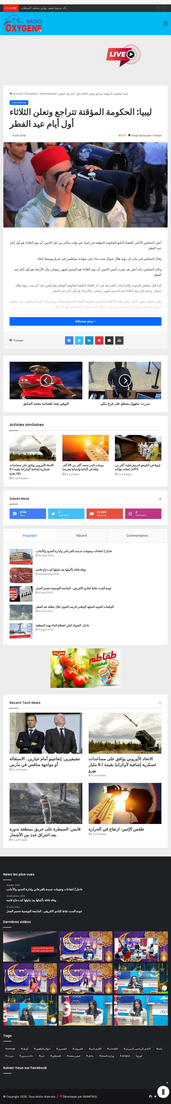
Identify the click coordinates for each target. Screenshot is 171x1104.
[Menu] (166, 25)
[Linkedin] (89, 340)
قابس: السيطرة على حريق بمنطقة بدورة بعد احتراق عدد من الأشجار (45, 832)
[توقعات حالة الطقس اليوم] (30, 978)
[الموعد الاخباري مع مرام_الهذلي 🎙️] (85, 978)
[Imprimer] (119, 340)
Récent (82, 536)
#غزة (41, 1055)
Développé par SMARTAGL (80, 1096)
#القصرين (61, 1048)
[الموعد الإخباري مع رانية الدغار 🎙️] (85, 946)
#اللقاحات (112, 1048)
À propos (125, 1055)
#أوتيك (24, 1048)
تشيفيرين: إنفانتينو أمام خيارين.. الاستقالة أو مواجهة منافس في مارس (45, 761)
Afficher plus (84, 321)
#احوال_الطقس (42, 1048)
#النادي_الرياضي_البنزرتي (137, 1048)
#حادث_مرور (26, 1055)
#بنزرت (9, 1055)
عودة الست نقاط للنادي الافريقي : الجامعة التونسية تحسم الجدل (74, 588)
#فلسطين (55, 1055)
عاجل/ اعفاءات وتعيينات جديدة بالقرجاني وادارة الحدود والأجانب (74, 551)
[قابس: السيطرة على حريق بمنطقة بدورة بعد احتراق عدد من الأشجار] (46, 803)
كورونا (139, 1055)
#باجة (159, 1048)
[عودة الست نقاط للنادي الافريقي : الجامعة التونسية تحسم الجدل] (21, 594)
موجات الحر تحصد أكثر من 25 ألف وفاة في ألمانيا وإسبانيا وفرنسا (83, 467)
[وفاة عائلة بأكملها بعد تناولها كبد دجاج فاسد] (21, 575)
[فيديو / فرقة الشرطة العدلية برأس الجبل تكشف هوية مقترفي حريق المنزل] (30, 946)
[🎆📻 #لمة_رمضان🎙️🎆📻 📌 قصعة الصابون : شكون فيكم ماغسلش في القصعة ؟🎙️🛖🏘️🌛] (141, 946)
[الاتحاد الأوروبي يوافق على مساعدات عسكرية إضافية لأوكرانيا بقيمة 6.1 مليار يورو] (33, 448)
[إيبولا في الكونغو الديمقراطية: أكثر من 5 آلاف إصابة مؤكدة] (138, 448)
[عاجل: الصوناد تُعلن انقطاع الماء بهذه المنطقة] (21, 631)
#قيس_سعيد (73, 1055)
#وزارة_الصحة (106, 1055)
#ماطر (89, 1055)
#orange (10, 1048)
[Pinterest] (99, 340)
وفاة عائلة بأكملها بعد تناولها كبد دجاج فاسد (61, 570)
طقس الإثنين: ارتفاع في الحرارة (116, 829)
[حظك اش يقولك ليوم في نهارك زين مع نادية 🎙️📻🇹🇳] (30, 1010)
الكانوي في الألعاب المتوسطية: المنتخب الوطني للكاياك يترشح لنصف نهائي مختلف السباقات (73, 8)
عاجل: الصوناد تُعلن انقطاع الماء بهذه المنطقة (62, 625)
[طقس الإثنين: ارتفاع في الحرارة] (125, 803)
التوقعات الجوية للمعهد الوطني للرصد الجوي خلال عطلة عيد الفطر (75, 607)
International (48, 93)
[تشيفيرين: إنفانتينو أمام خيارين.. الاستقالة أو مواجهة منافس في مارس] (46, 733)
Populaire (30, 536)
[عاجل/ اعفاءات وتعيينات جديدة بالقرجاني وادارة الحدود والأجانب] (21, 557)
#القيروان (78, 1048)
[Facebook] (69, 340)
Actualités (31, 93)
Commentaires (137, 536)
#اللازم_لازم (95, 1048)
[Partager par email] (109, 340)
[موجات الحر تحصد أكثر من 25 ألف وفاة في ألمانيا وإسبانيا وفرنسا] (85, 448)
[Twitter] (79, 340)
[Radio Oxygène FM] (23, 23)
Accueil (17, 93)
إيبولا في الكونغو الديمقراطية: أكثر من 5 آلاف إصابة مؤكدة (137, 467)
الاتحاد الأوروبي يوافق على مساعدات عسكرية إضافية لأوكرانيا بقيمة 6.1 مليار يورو (32, 469)
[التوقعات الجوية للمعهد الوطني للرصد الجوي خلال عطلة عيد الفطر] (21, 612)
